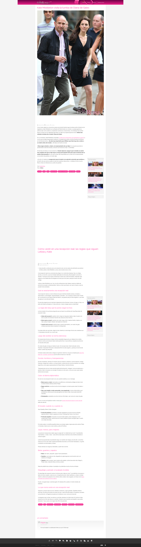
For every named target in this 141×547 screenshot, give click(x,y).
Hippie (43, 523)
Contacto (94, 2)
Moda (45, 504)
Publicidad (48, 545)
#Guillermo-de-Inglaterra (63, 171)
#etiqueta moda (50, 504)
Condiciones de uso (37, 545)
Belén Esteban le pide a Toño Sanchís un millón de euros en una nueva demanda (95, 168)
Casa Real (39, 171)
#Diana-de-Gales (54, 171)
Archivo (83, 2)
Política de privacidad (43, 545)
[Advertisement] (70, 119)
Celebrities (42, 166)
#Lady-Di (78, 171)
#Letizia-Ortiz (64, 504)
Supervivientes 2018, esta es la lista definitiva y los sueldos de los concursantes (95, 191)
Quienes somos (101, 2)
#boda (48, 171)
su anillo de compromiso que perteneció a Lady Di (71, 137)
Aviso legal (52, 545)
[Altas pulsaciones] (49, 541)
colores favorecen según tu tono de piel (72, 400)
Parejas (44, 171)
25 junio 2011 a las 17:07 (44, 524)
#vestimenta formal (79, 504)
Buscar (88, 2)
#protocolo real (71, 504)
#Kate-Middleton (72, 171)
